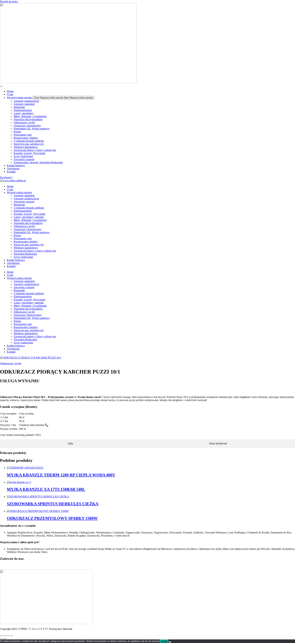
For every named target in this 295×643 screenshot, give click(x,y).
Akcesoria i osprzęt (24, 201)
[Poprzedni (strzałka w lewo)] (1, 638)
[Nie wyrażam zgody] (169, 641)
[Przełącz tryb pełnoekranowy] (4, 635)
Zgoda (164, 641)
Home (10, 186)
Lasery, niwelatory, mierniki (29, 217)
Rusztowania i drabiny (26, 241)
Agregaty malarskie (24, 195)
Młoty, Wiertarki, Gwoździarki (30, 220)
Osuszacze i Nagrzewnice (27, 229)
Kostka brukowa (16, 260)
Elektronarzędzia (23, 210)
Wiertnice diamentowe (26, 247)
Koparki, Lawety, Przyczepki (29, 213)
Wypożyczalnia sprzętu (19, 192)
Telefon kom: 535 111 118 (43, 565)
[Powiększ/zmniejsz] (1, 635)
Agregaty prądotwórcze (26, 198)
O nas (10, 189)
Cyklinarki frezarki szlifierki (29, 207)
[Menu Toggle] (1, 86)
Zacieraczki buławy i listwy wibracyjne (35, 250)
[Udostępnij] (8, 635)
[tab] (70, 443)
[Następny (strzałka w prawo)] (4, 638)
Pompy (17, 235)
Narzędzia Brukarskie (25, 253)
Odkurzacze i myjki (24, 226)
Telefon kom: (7, 388)
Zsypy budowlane (23, 256)
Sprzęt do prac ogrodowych (29, 244)
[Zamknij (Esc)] (11, 635)
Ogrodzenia (13, 263)
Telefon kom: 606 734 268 (14, 565)
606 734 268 (7, 391)
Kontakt (11, 266)
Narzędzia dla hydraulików (28, 223)
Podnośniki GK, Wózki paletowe (32, 232)
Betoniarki (19, 204)
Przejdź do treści (9, 1)
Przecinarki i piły (23, 238)
